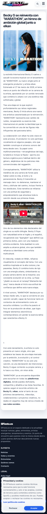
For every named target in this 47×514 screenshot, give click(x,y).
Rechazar (13, 508)
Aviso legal (5, 476)
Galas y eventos (8, 456)
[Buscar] (37, 3)
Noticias (4, 452)
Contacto (5, 466)
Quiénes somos (7, 463)
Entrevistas (6, 459)
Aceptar (33, 508)
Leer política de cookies (14, 502)
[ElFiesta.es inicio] (15, 4)
